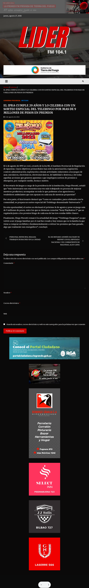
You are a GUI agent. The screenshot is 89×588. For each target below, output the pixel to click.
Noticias (24, 100)
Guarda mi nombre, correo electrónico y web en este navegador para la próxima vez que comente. (45, 324)
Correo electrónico (11, 303)
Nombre (7, 293)
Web (5, 314)
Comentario (9, 263)
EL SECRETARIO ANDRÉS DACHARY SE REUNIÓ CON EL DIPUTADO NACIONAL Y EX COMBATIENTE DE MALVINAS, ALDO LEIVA (64, 241)
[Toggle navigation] (6, 81)
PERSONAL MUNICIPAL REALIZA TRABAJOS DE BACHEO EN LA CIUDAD (24, 238)
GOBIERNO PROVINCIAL (12, 100)
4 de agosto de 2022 (12, 117)
